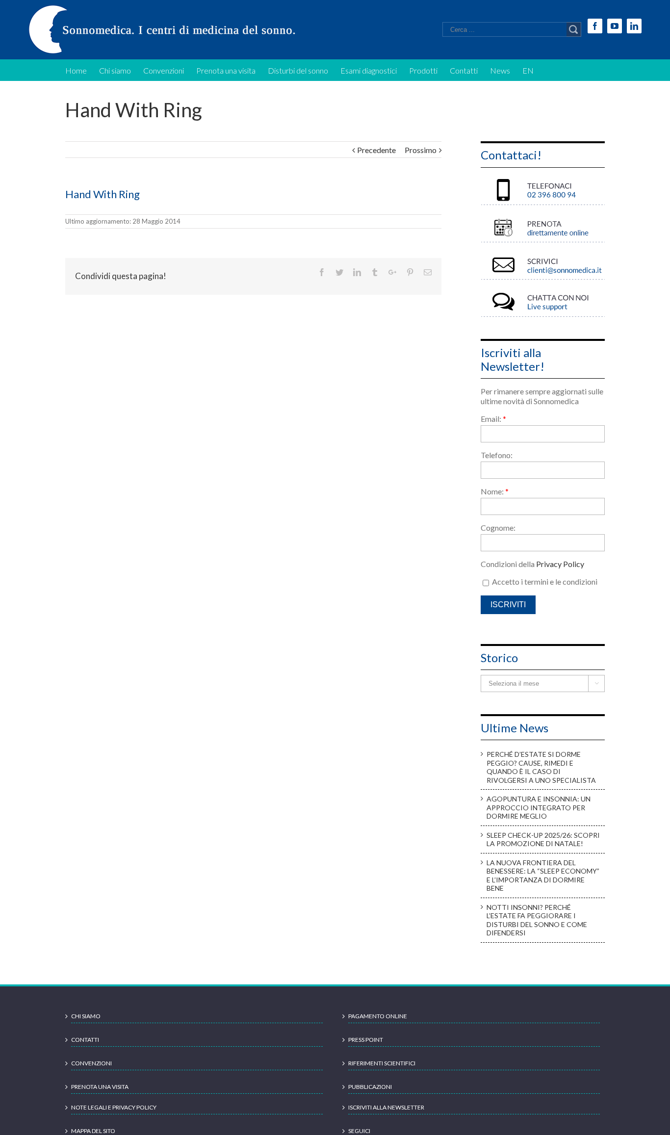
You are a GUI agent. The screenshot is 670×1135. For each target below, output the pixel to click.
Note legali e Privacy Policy (113, 1107)
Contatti (85, 1039)
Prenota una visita (100, 1086)
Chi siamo (86, 1016)
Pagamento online (377, 1016)
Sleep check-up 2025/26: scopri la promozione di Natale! (543, 839)
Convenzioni (91, 1063)
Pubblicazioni (370, 1086)
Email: (493, 418)
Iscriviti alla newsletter (386, 1107)
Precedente (376, 150)
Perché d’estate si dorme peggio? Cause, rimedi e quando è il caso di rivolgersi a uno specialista (541, 767)
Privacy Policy (560, 563)
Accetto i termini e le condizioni (543, 581)
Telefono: (497, 455)
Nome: (495, 491)
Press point (365, 1039)
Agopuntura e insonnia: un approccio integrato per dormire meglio (539, 807)
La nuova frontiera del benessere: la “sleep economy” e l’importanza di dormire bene (543, 875)
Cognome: (498, 527)
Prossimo (421, 150)
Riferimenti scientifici (381, 1063)
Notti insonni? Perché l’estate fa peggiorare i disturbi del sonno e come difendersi (537, 920)
